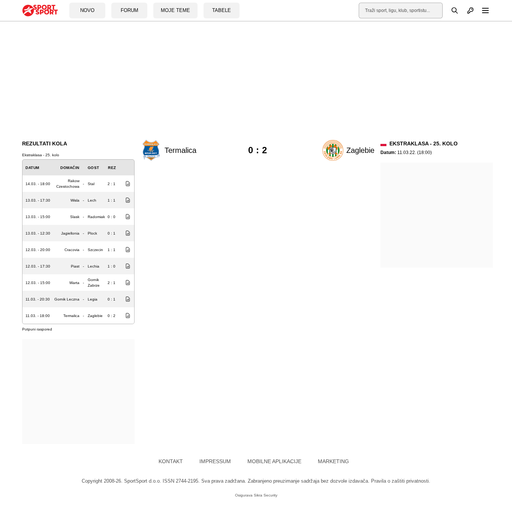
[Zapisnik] (126, 183)
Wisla (74, 200)
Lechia (93, 266)
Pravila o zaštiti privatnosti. (400, 481)
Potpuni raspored (37, 329)
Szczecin (95, 250)
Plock (92, 233)
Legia (92, 299)
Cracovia (71, 250)
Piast (75, 266)
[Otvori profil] (466, 10)
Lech (92, 200)
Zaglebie (95, 316)
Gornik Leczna (66, 299)
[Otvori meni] (482, 10)
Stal (91, 184)
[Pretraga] (450, 10)
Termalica (71, 316)
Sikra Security (265, 495)
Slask (74, 217)
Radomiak (96, 217)
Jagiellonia (70, 233)
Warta (74, 283)
